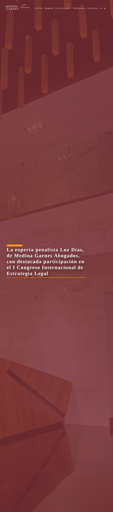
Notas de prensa (14, 245)
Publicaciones (79, 8)
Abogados (49, 8)
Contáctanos (92, 8)
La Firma (39, 8)
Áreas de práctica (63, 8)
